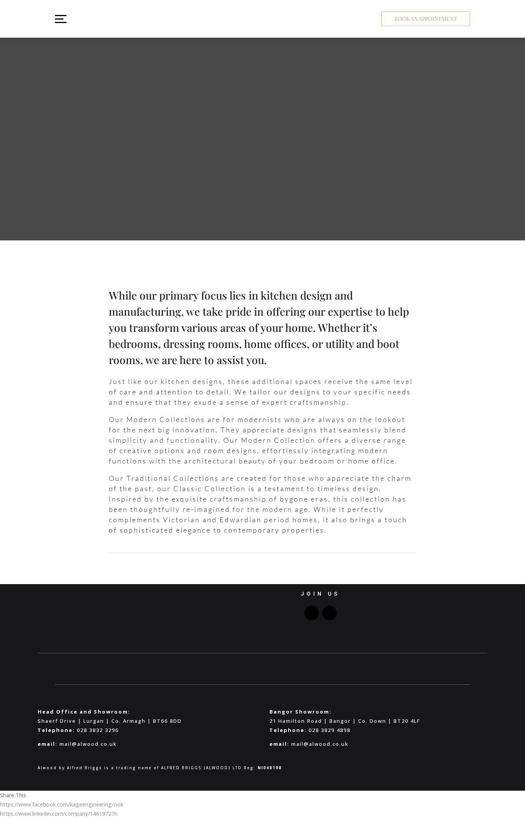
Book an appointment (425, 18)
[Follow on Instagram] (329, 613)
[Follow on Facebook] (311, 613)
